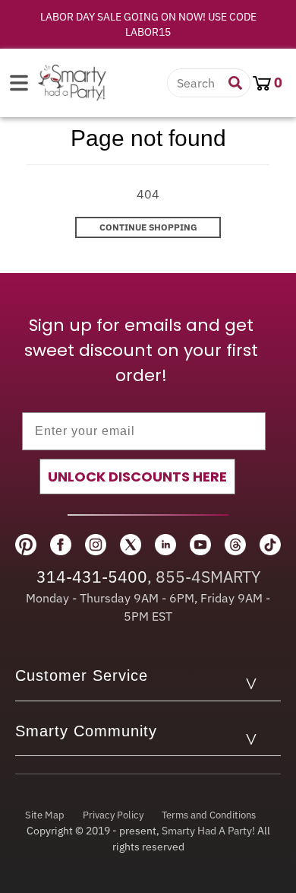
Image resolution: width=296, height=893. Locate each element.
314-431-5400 (91, 576)
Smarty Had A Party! (208, 830)
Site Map (45, 815)
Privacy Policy (113, 815)
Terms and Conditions (209, 815)
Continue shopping (148, 227)
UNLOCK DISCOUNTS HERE (137, 476)
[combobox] (198, 83)
